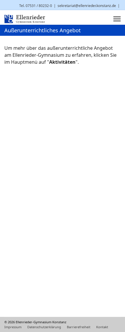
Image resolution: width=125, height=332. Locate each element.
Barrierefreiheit (78, 327)
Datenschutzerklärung (44, 327)
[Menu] (117, 19)
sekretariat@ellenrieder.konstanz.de (87, 5)
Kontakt (102, 327)
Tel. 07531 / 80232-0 (35, 5)
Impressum (13, 327)
